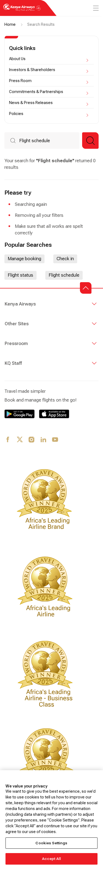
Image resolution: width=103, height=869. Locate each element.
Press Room (20, 81)
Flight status (20, 275)
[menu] (95, 8)
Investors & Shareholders (32, 70)
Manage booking (24, 258)
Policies (16, 113)
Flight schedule (64, 275)
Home (10, 24)
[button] (90, 140)
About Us (17, 59)
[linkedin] (43, 440)
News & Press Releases (31, 102)
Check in (65, 258)
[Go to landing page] (22, 10)
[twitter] (20, 440)
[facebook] (8, 440)
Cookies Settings (51, 843)
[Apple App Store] (54, 414)
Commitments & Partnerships (36, 91)
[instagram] (31, 440)
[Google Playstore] (19, 414)
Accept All (51, 859)
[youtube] (55, 440)
